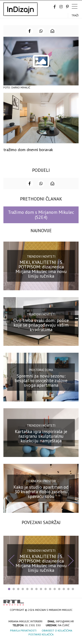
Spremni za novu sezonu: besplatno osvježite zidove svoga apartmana (41, 380)
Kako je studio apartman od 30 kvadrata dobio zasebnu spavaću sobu (41, 491)
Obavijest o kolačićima (57, 630)
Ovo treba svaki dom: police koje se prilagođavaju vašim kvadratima (41, 324)
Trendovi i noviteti (41, 257)
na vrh (74, 601)
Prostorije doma (41, 370)
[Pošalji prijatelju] (52, 31)
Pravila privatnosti (23, 630)
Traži (75, 15)
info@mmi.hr (65, 621)
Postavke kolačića (41, 634)
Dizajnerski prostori (41, 481)
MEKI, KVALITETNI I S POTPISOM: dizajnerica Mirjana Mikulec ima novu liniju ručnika (41, 269)
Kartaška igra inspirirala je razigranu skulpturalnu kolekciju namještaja (41, 436)
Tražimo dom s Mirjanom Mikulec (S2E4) (41, 214)
